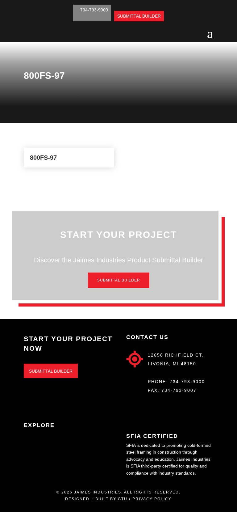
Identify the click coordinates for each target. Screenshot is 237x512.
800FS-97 (43, 157)
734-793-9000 (187, 381)
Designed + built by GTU (96, 499)
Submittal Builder (118, 280)
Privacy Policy (152, 499)
